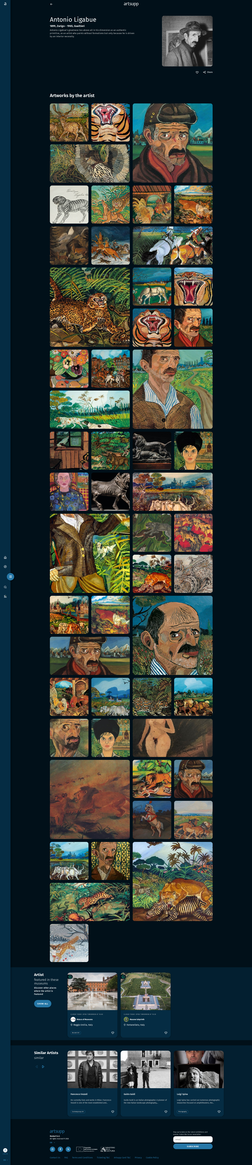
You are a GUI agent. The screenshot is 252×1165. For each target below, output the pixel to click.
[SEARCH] (5, 587)
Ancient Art (75, 1033)
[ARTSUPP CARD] (5, 596)
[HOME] (5, 557)
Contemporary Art (78, 1111)
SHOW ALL (42, 1003)
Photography (182, 1111)
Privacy (138, 1157)
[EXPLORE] (5, 566)
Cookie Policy (152, 1157)
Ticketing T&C (103, 1157)
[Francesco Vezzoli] (92, 1069)
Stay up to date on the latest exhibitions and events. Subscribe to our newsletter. (190, 1133)
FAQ (66, 1157)
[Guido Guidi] (146, 1069)
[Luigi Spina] (199, 1069)
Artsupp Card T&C (122, 1157)
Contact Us (55, 1157)
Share (210, 72)
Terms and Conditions (82, 1157)
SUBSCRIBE (193, 1146)
